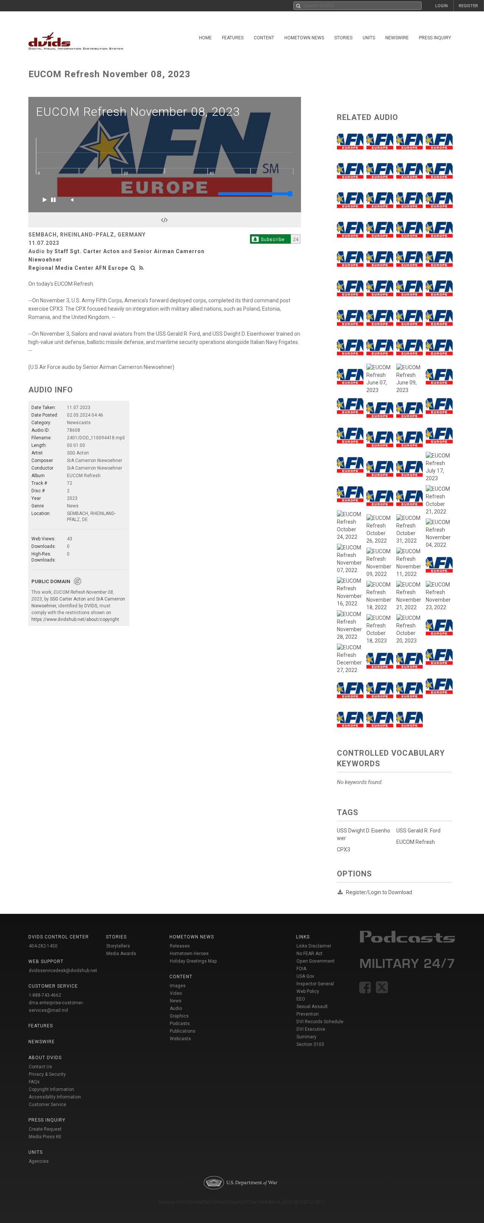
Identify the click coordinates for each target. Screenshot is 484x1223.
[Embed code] (164, 219)
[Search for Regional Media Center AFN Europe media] (133, 268)
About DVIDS (45, 1057)
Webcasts (180, 1038)
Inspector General (315, 983)
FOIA (301, 968)
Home (205, 37)
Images (178, 985)
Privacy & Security (47, 1074)
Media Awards (121, 953)
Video (176, 993)
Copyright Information (51, 1089)
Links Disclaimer (313, 946)
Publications (182, 1031)
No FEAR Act (309, 953)
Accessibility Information (55, 1097)
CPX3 (343, 849)
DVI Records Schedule (319, 1021)
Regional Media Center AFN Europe (78, 268)
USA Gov (305, 976)
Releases (180, 946)
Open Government (315, 961)
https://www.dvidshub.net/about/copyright (75, 619)
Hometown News (304, 37)
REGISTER (468, 5)
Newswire (397, 37)
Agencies (39, 1161)
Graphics (179, 1016)
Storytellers (118, 946)
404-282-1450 (43, 946)
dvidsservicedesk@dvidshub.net (63, 970)
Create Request (45, 1129)
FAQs (34, 1082)
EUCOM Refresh (415, 842)
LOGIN (441, 5)
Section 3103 (310, 1044)
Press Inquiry (435, 37)
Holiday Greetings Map (193, 961)
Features (233, 37)
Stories (343, 37)
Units (369, 37)
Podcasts (180, 1023)
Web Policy (307, 991)
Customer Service (47, 1104)
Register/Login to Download (379, 892)
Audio (176, 1008)
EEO (300, 999)
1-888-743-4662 (45, 995)
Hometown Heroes (189, 953)
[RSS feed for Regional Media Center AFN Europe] (141, 268)
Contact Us (40, 1066)
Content (264, 37)
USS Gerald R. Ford (418, 831)
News (176, 1001)
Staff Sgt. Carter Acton (87, 251)
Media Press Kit (45, 1136)
